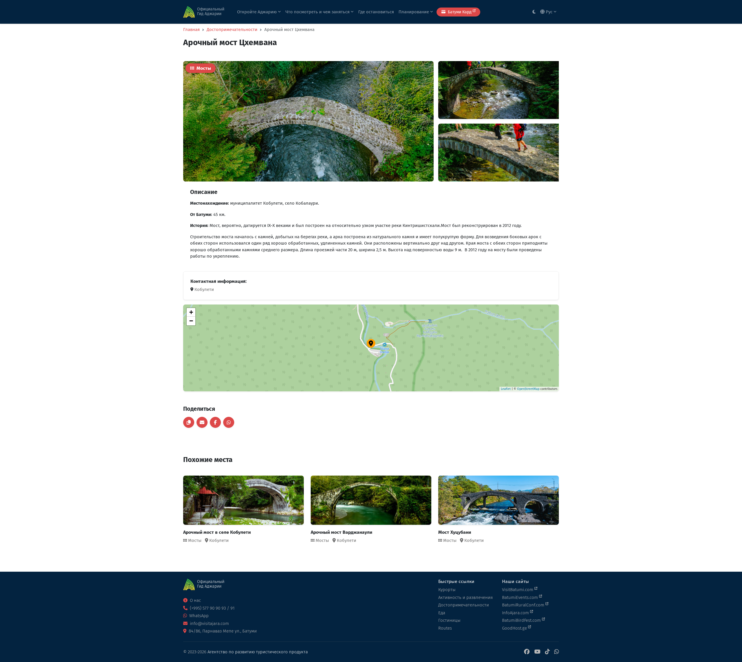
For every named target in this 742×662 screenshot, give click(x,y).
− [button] (191, 320)
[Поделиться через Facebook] (215, 422)
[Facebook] (527, 652)
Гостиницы (449, 620)
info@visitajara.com (209, 623)
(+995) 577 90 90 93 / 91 (211, 608)
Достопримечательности (232, 29)
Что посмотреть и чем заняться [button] (318, 11)
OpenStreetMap (528, 389)
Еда (441, 612)
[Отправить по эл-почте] (202, 422)
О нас (195, 600)
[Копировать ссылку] (188, 422)
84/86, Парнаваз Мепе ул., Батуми (222, 631)
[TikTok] (547, 652)
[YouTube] (537, 652)
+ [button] (191, 312)
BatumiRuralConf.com (523, 605)
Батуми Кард (460, 12)
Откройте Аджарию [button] (257, 11)
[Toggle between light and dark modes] (534, 12)
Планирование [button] (414, 11)
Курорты (447, 589)
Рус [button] (549, 11)
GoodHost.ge (515, 628)
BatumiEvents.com (520, 597)
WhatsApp (198, 615)
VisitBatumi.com (518, 589)
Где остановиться (376, 11)
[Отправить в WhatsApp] (228, 422)
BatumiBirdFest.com (522, 620)
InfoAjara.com (516, 612)
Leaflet (506, 389)
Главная (191, 29)
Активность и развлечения (465, 597)
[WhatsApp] (556, 652)
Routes (445, 628)
